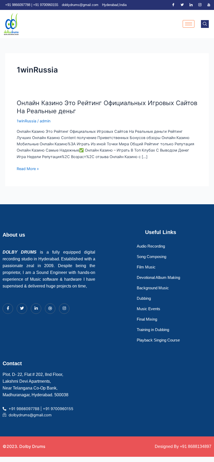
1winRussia (26, 121)
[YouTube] (209, 5)
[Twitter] (182, 5)
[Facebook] (173, 5)
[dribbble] (50, 308)
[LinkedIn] (191, 5)
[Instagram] (200, 5)
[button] (205, 24)
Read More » (28, 168)
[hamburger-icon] (188, 24)
